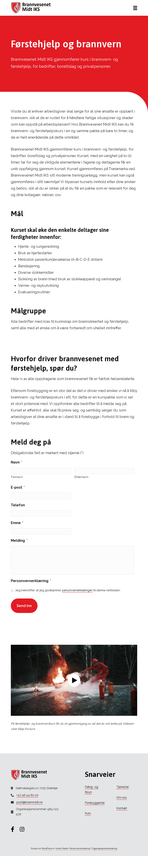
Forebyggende (95, 802)
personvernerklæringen (77, 590)
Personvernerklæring (31, 581)
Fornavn (17, 477)
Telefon (18, 505)
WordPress (47, 848)
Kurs (88, 813)
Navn (16, 462)
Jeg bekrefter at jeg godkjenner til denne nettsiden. (67, 590)
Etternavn (81, 477)
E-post (18, 487)
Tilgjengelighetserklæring (104, 848)
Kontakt (121, 808)
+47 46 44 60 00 (27, 795)
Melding (19, 540)
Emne (17, 523)
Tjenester (122, 787)
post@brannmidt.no (29, 802)
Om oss (121, 797)
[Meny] (135, 8)
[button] (74, 680)
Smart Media (61, 848)
